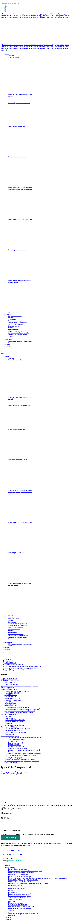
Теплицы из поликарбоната (14, 725)
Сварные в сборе (11, 763)
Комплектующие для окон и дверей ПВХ (19, 729)
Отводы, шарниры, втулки (17, 748)
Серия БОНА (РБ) (11, 697)
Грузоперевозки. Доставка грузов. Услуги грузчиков (19, 686)
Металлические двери (9, 705)
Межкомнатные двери (15, 329)
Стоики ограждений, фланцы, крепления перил (24, 754)
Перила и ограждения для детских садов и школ (22, 761)
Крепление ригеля (14, 745)
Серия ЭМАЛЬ (10, 702)
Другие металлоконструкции (15, 720)
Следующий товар (21, 772)
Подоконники (9, 734)
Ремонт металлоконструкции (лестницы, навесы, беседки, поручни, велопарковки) (20, 188)
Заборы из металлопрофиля (16, 324)
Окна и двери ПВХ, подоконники (12, 727)
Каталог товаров (9, 314)
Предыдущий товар (8, 772)
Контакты (7, 346)
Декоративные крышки (16, 739)
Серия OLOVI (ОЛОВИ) (12, 693)
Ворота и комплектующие (10, 680)
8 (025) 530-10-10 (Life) (9, 824)
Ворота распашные (11, 684)
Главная (7, 54)
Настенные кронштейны (16, 746)
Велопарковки (12, 319)
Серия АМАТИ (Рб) (11, 695)
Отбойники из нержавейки (14, 757)
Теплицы (10, 336)
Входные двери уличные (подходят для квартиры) (22, 709)
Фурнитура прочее (11, 704)
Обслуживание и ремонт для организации (20, 341)
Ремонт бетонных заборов (15, 57)
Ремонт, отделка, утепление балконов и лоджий (25, 871)
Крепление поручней (15, 743)
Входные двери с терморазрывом (17, 707)
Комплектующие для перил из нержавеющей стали (23, 666)
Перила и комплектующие (15, 331)
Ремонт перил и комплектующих (17, 250)
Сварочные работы (13, 312)
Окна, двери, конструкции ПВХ (15, 732)
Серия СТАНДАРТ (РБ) (12, 698)
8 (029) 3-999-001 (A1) (8, 822)
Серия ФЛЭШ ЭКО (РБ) (13, 700)
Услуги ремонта (9, 55)
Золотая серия (13, 741)
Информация (8, 339)
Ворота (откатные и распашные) (17, 321)
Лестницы (11, 328)
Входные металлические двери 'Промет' (19, 713)
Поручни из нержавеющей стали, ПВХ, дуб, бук (21, 668)
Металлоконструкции (8, 714)
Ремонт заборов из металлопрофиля (19, 103)
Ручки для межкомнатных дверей (17, 691)
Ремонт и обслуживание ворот (17, 126)
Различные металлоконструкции (17, 334)
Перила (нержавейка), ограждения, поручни (20, 759)
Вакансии (11, 343)
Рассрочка (7, 345)
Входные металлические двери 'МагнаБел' (20, 711)
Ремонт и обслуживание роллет (17, 157)
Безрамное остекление (15, 316)
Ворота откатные (10, 682)
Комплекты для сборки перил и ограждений (20, 755)
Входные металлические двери (17, 323)
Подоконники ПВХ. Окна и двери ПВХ (18, 333)
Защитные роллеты (14, 326)
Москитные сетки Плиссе (14, 730)
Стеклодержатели (14, 752)
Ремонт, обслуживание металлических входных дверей (28, 883)
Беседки (10, 317)
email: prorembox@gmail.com (10, 825)
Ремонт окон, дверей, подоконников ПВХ (20, 219)
